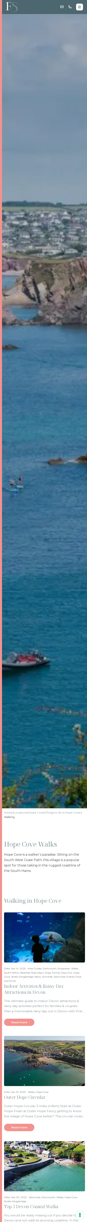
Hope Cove (36, 812)
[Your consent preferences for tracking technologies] (80, 1215)
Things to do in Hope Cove (63, 812)
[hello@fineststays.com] (62, 7)
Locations (20, 812)
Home (8, 812)
